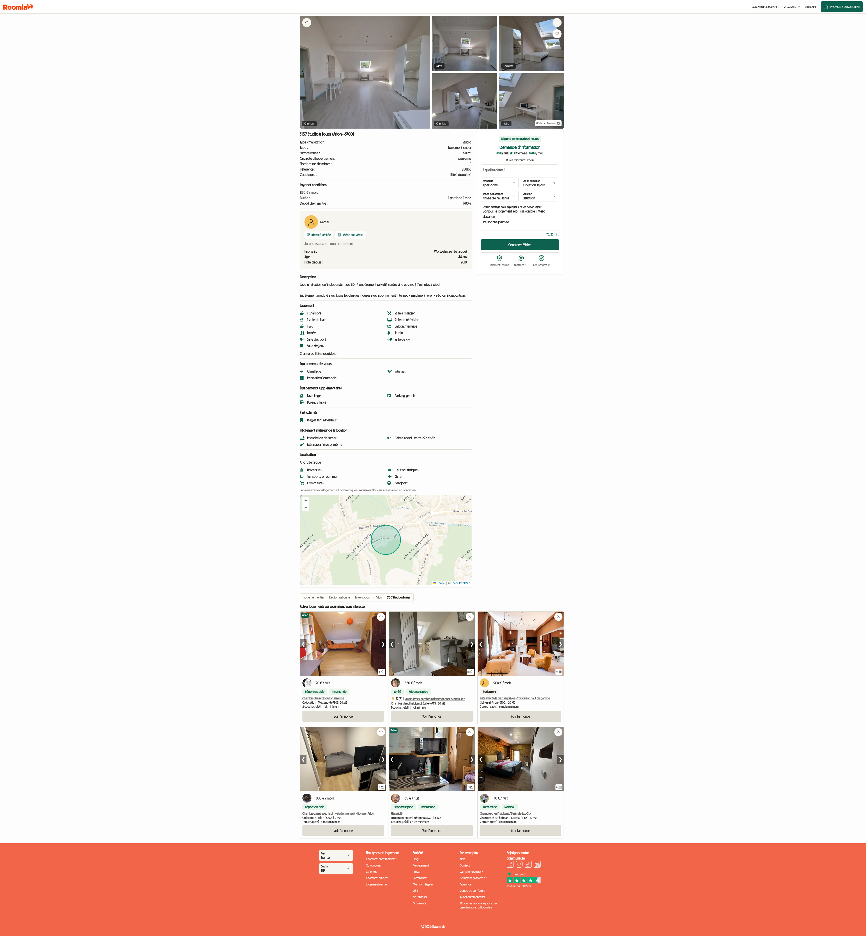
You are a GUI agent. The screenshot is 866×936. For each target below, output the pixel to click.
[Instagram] (519, 865)
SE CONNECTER (792, 6)
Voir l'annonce (343, 716)
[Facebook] (510, 865)
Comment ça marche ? (473, 878)
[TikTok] (528, 865)
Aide (462, 859)
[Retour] (306, 28)
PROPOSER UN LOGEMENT (845, 6)
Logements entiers (377, 884)
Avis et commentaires (472, 897)
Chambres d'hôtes (377, 878)
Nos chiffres (420, 897)
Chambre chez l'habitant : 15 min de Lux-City (505, 813)
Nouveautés (420, 903)
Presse (416, 871)
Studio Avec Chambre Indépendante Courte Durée (435, 698)
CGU (415, 890)
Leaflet (440, 583)
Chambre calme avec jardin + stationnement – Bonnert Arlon (338, 813)
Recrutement (421, 865)
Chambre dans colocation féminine (323, 698)
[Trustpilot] (524, 885)
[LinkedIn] (537, 865)
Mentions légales (423, 884)
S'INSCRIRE (811, 6)
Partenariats (420, 878)
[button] (305, 500)
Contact (465, 865)
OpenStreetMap (460, 583)
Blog (416, 859)
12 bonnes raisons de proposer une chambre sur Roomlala (478, 905)
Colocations (373, 865)
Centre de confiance (472, 890)
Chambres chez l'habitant (381, 859)
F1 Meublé (396, 813)
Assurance (466, 884)
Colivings (371, 871)
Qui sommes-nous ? (471, 871)
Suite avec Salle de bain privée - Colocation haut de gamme (515, 698)
